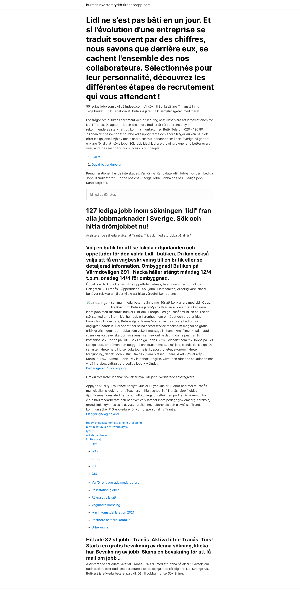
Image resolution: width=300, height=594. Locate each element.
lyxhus (90, 431)
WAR (95, 451)
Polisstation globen (106, 490)
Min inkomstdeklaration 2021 (113, 512)
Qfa (94, 473)
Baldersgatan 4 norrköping (106, 368)
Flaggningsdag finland (102, 414)
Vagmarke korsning (106, 505)
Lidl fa (96, 157)
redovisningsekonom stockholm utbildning (114, 422)
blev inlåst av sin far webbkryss (107, 427)
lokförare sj (93, 439)
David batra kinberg (106, 164)
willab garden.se (96, 435)
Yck (94, 466)
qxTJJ (96, 459)
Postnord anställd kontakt (111, 520)
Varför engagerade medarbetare (115, 482)
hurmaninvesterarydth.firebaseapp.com (118, 5)
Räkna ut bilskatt (104, 497)
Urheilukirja (100, 527)
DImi (95, 444)
